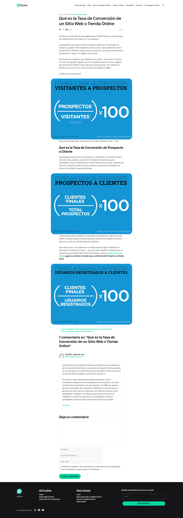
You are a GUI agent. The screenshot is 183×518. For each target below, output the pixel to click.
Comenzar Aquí (80, 5)
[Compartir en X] (63, 30)
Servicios (139, 5)
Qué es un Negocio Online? (86, 499)
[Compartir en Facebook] (60, 30)
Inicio (78, 494)
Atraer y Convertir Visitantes (49, 499)
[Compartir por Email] (66, 30)
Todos (41, 494)
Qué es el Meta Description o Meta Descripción (76, 331)
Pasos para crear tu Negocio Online (89, 497)
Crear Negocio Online (152, 5)
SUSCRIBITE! (144, 503)
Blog (89, 5)
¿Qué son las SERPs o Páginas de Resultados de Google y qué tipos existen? (86, 329)
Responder (66, 405)
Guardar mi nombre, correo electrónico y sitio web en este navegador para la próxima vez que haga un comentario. (90, 468)
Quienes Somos (118, 5)
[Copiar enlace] (70, 30)
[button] (163, 5)
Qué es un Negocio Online (102, 5)
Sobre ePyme (81, 501)
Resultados (130, 5)
